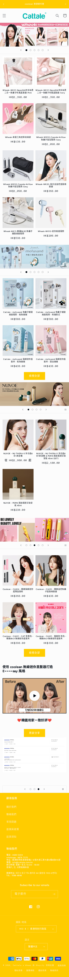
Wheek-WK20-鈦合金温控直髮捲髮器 (51, 185)
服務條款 (30, 971)
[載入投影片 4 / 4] (41, 409)
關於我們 (11, 807)
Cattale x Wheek (22, 965)
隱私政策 (18, 971)
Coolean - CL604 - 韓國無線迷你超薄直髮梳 (18, 590)
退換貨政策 (12, 829)
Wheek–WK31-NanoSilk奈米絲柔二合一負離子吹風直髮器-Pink (18, 91)
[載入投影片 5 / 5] (43, 50)
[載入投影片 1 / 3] (30, 789)
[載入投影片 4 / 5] (39, 50)
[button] (4, 15)
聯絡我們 (11, 814)
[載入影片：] (34, 695)
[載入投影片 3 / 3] (39, 789)
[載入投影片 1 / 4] (28, 409)
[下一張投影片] (48, 50)
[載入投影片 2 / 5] (30, 50)
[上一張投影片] (20, 50)
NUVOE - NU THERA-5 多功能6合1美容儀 (18, 454)
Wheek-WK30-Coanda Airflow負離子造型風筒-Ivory (51, 138)
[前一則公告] (3, 4)
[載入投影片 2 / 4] (32, 409)
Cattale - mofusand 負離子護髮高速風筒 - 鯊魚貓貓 (18, 313)
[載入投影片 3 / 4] (36, 409)
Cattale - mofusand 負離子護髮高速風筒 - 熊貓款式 (51, 313)
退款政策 (62, 966)
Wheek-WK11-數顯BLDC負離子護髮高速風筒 (18, 232)
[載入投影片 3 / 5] (34, 50)
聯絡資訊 (54, 971)
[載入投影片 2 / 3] (34, 789)
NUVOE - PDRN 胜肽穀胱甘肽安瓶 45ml (18, 504)
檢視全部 (34, 375)
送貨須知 (11, 836)
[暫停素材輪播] (65, 409)
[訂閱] (54, 894)
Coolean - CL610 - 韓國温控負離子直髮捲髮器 (51, 590)
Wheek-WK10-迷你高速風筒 (51, 231)
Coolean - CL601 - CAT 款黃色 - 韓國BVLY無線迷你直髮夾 (18, 637)
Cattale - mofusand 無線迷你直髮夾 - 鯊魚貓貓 (18, 360)
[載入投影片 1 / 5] (26, 50)
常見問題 (11, 822)
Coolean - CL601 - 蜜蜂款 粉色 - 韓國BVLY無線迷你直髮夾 (51, 637)
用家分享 (34, 733)
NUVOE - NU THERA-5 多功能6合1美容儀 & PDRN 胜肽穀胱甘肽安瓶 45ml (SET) (51, 456)
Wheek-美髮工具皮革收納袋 (18, 137)
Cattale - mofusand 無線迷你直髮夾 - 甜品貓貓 (51, 360)
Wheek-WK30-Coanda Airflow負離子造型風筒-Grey (18, 185)
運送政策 (42, 971)
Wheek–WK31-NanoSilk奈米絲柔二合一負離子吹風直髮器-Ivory (50, 91)
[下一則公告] (65, 4)
